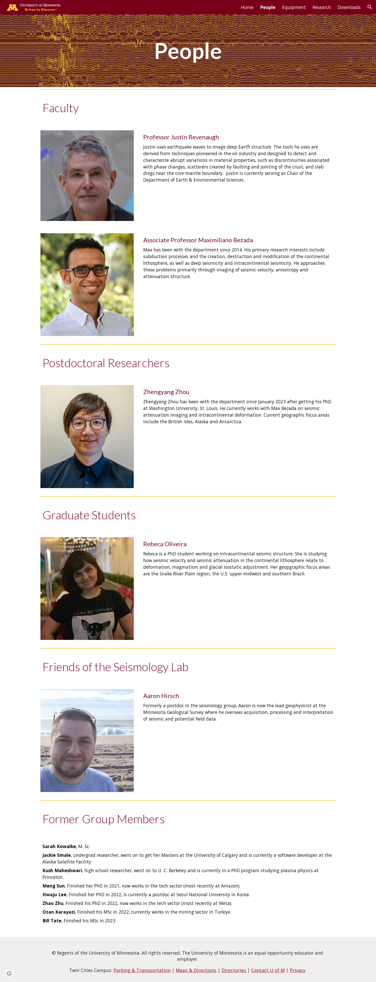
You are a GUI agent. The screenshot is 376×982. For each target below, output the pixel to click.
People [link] (267, 7)
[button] (370, 7)
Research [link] (322, 7)
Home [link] (247, 7)
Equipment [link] (294, 7)
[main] (188, 51)
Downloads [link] (349, 7)
